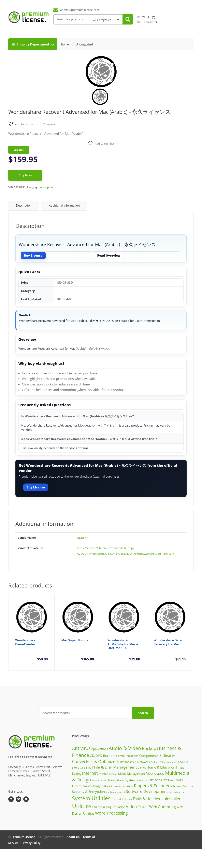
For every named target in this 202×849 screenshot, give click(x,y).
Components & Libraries (157, 756)
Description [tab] (24, 205)
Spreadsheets (176, 791)
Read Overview (109, 255)
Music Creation (99, 780)
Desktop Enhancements (163, 762)
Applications (99, 749)
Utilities (82, 806)
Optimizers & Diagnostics (91, 786)
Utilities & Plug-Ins (104, 807)
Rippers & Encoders (153, 786)
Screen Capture (183, 786)
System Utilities (91, 798)
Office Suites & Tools (165, 779)
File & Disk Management (115, 767)
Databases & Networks (135, 762)
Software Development (147, 791)
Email (89, 767)
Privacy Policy (31, 843)
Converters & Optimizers (95, 761)
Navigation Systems (123, 780)
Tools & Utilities (146, 798)
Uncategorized (46, 187)
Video (121, 807)
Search (143, 713)
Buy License (33, 255)
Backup (149, 748)
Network (143, 780)
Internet (90, 773)
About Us (72, 837)
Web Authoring (162, 806)
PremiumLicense (23, 837)
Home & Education (161, 767)
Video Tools (137, 806)
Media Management (131, 773)
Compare (149, 22)
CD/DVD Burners (102, 755)
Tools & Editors (121, 799)
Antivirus (81, 748)
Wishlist (148, 17)
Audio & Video (125, 748)
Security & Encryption (88, 791)
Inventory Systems (107, 774)
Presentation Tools (122, 786)
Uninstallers (171, 798)
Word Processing (111, 813)
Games (142, 767)
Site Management (115, 791)
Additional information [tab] (64, 205)
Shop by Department (33, 44)
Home (64, 44)
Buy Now (25, 175)
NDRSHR (82, 537)
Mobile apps (155, 773)
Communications (127, 756)
